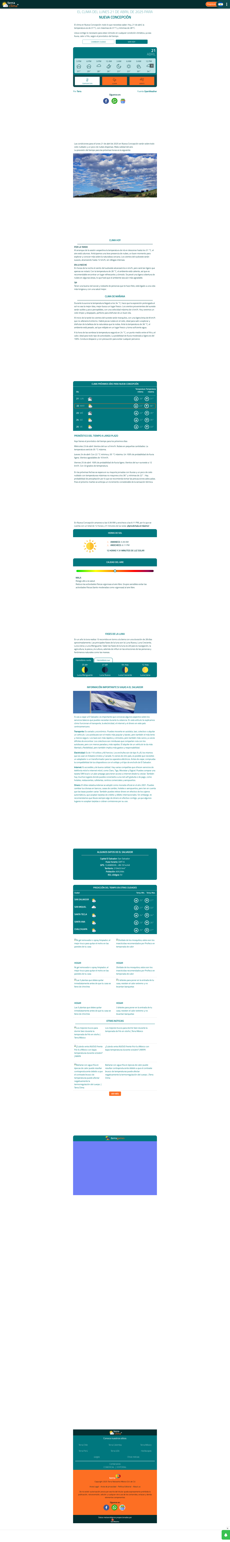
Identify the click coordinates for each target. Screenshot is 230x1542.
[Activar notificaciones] (215, 1535)
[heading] (115, 1094)
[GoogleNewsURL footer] (122, 1507)
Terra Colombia (115, 1444)
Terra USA (115, 1450)
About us (136, 1486)
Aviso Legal (94, 1486)
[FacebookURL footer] (106, 1507)
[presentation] (152, 66)
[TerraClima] (220, 4)
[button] (23, 96)
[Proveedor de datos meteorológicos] (115, 1520)
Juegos (97, 1456)
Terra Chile (83, 1444)
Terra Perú (83, 1450)
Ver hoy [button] (131, 41)
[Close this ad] (228, 1528)
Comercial (109, 1467)
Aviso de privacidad (108, 1486)
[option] (87, 81)
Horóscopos (146, 1450)
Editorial (121, 1467)
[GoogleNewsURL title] (123, 100)
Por (77, 91)
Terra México (145, 1444)
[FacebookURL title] (106, 100)
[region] (115, 123)
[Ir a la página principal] (10, 4)
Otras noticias (133, 1456)
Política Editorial (124, 1486)
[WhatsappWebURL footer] (115, 1507)
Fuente (147, 91)
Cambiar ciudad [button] (98, 41)
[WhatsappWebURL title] (115, 100)
